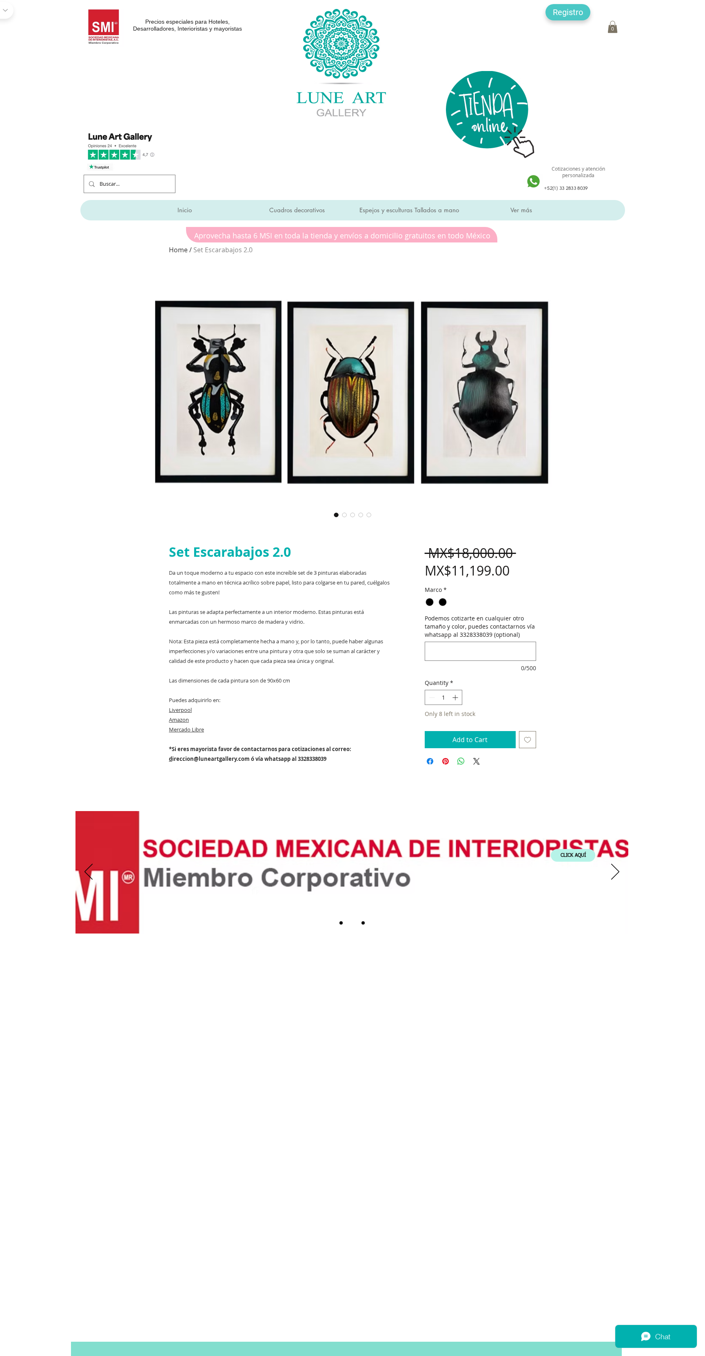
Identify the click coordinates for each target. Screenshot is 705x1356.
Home (178, 249)
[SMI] (352, 923)
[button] (567, 12)
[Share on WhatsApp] (461, 761)
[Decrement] (431, 697)
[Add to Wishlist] (527, 739)
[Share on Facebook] (430, 761)
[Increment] (456, 697)
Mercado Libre (186, 729)
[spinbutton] (443, 697)
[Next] (615, 872)
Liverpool (180, 710)
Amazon (179, 719)
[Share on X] (476, 761)
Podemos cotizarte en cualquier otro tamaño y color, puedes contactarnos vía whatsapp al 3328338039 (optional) (480, 626)
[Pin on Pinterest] (445, 761)
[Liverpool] (341, 923)
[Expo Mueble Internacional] (363, 923)
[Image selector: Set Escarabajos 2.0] (336, 515)
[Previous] (88, 872)
